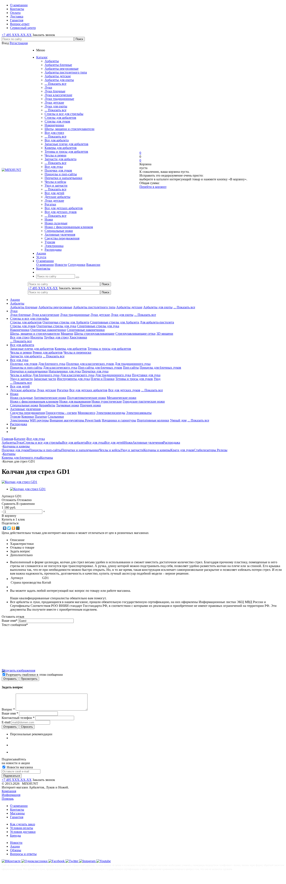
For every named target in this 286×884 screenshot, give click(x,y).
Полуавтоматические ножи (86, 397)
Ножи (49, 219)
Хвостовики (78, 337)
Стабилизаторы (205, 450)
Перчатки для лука (95, 371)
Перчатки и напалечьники (63, 178)
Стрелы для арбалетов (60, 117)
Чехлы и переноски (77, 352)
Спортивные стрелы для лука (98, 326)
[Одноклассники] (13, 528)
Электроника (54, 246)
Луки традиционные (59, 99)
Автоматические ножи (50, 397)
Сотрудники (76, 264)
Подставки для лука (146, 375)
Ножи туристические (106, 401)
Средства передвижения (62, 238)
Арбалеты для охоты (59, 80)
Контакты (17, 809)
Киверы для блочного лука (21, 457)
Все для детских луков (61, 212)
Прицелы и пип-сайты (61, 174)
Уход (157, 379)
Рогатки (50, 204)
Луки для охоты (56, 106)
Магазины (17, 813)
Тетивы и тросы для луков (134, 379)
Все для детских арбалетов (64, 208)
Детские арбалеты (57, 197)
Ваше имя (9, 620)
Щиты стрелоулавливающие (94, 333)
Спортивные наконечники (86, 330)
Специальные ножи (59, 231)
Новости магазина (19, 767)
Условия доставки (23, 832)
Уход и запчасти (56, 185)
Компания (9, 791)
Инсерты (36, 337)
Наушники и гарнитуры (119, 420)
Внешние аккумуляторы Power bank (75, 420)
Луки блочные (55, 91)
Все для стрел (54, 132)
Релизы (222, 450)
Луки (48, 87)
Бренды (15, 835)
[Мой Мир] (18, 528)
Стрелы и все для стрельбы (64, 114)
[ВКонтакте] (5, 528)
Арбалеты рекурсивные (62, 68)
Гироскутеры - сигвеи (61, 413)
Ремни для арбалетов (48, 352)
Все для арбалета (57, 140)
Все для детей (54, 193)
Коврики (27, 416)
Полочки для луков (58, 170)
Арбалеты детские (58, 76)
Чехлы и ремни (55, 155)
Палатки (41, 416)
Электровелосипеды (110, 413)
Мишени (67, 333)
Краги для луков (182, 450)
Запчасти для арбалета (60, 159)
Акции (15, 299)
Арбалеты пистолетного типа (66, 72)
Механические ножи (121, 397)
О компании (45, 264)
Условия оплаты (21, 828)
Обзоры (15, 850)
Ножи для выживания (75, 401)
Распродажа (53, 249)
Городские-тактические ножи (144, 401)
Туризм (50, 242)
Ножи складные (56, 223)
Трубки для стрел (56, 337)
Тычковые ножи (67, 405)
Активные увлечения (60, 234)
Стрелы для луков (57, 121)
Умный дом (178, 420)
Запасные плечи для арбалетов (66, 144)
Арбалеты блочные (58, 65)
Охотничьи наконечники (48, 330)
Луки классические (58, 95)
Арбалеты (52, 61)
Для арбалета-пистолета (157, 322)
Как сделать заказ (22, 824)
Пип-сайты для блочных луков (100, 367)
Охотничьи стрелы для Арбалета (66, 322)
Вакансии (93, 264)
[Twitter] (9, 528)
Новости (61, 264)
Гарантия (16, 817)
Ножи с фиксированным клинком (69, 227)
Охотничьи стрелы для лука (56, 326)
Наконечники (54, 125)
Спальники (56, 416)
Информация (11, 795)
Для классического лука (60, 367)
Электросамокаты (139, 413)
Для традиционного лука (133, 364)
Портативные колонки (153, 420)
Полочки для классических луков (90, 364)
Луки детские (54, 102)
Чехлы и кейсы (55, 182)
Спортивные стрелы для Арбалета (114, 322)
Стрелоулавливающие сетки (135, 333)
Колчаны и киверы (156, 450)
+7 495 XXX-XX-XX (17, 35)
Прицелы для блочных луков (160, 367)
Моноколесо (86, 413)
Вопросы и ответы (23, 854)
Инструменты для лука (73, 379)
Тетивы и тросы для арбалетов (66, 151)
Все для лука (54, 166)
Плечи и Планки (103, 379)
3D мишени (164, 333)
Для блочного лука (51, 364)
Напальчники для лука (65, 371)
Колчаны (46, 457)
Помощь (8, 798)
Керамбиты (47, 405)
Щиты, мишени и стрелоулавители (69, 129)
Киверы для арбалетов (61, 148)
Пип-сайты (131, 367)
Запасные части (45, 379)
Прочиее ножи (90, 405)
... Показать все (55, 83)
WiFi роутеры (39, 420)
